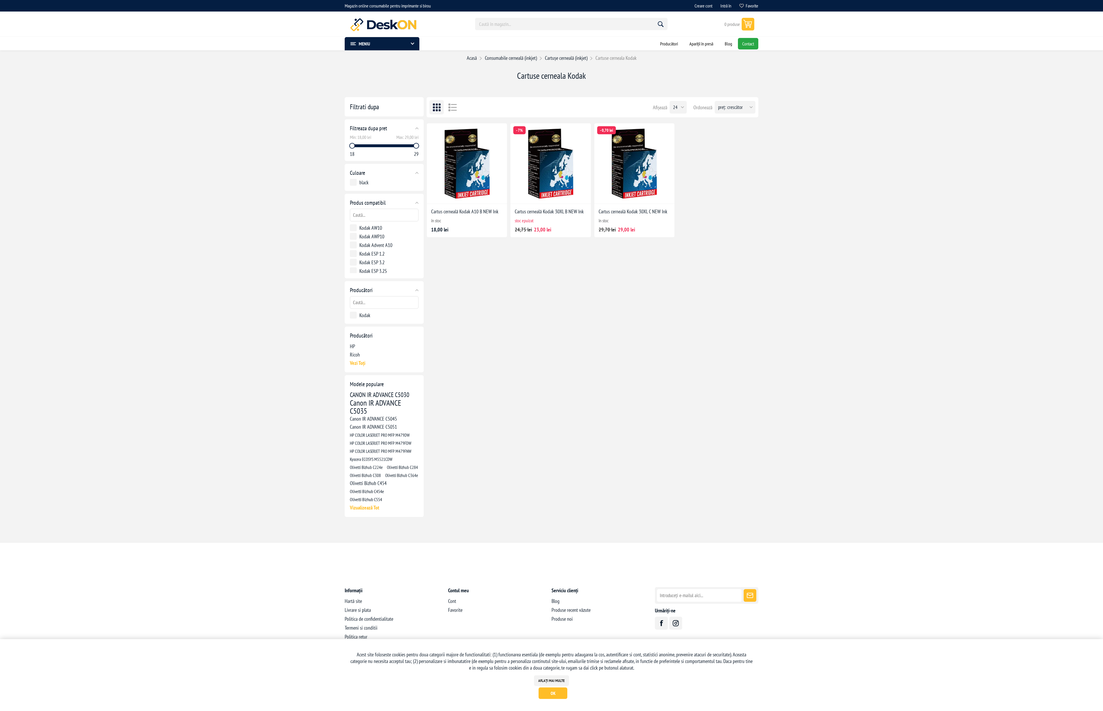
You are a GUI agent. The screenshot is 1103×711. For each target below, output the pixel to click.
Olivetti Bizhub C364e (401, 475)
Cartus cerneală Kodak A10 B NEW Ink (464, 211)
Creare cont (703, 6)
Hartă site (353, 601)
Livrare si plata (358, 610)
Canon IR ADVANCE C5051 (373, 426)
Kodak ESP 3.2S (373, 271)
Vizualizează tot (364, 507)
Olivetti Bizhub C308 (365, 475)
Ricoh (355, 354)
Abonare (750, 595)
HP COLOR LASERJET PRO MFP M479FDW (380, 443)
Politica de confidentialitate (369, 619)
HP (352, 346)
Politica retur (356, 636)
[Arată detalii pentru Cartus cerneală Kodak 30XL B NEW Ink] (550, 163)
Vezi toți (357, 363)
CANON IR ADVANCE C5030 (379, 395)
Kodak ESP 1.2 (372, 253)
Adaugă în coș (473, 194)
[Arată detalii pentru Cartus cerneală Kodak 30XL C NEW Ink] (634, 163)
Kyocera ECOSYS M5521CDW (371, 459)
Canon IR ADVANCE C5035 (375, 407)
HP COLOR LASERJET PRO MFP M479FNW (380, 451)
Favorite (455, 610)
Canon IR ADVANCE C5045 (373, 418)
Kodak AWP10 (371, 236)
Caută (660, 24)
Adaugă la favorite (448, 194)
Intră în (725, 6)
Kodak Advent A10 (375, 245)
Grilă (436, 107)
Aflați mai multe (551, 680)
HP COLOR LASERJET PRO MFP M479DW (380, 435)
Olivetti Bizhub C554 (366, 499)
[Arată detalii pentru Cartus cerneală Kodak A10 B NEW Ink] (467, 163)
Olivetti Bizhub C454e (367, 491)
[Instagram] (675, 623)
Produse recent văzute (571, 610)
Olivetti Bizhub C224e (366, 467)
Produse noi (562, 619)
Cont (452, 601)
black (364, 182)
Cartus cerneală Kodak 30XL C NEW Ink (633, 211)
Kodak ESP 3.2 (372, 262)
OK (553, 693)
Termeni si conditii (361, 627)
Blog (556, 601)
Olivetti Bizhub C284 (402, 467)
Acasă (472, 58)
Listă (452, 107)
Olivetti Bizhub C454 (368, 483)
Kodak (364, 315)
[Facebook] (661, 623)
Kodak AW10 (370, 228)
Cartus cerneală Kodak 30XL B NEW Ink (549, 211)
